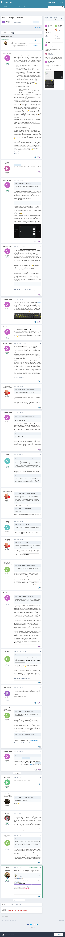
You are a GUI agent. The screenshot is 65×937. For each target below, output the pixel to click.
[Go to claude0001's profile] (7, 569)
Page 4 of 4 (18, 32)
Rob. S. (7, 794)
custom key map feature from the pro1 (26, 68)
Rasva (7, 162)
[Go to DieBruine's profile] (7, 818)
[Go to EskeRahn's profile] (7, 392)
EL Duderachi (7, 687)
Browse (15, 6)
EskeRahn (23, 48)
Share (29, 22)
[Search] (62, 7)
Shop (25, 6)
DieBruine (7, 813)
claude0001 (7, 562)
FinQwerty (29, 211)
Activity (20, 6)
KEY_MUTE (20, 199)
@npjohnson (37, 762)
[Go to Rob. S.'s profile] (7, 801)
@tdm (31, 764)
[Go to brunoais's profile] (46, 53)
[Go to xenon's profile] (3, 22)
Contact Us (32, 927)
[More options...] (40, 53)
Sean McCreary (7, 53)
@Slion (39, 302)
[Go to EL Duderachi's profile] (7, 694)
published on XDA (26, 58)
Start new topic (38, 27)
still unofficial (27, 726)
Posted (18, 53)
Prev (5, 32)
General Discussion (17, 22)
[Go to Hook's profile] (5, 43)
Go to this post (35, 45)
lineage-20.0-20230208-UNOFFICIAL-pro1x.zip (23, 329)
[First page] (2, 33)
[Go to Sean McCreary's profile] (7, 58)
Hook (16, 39)
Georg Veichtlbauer (29, 762)
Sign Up (61, 2)
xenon (8, 21)
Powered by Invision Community (32, 930)
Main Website (4, 6)
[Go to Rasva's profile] (7, 168)
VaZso (7, 454)
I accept (59, 934)
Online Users (9, 9)
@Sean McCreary (17, 164)
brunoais (50, 53)
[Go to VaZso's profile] (7, 461)
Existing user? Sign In (52, 2)
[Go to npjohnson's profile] (7, 782)
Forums (2, 9)
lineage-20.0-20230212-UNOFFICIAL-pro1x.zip (23, 423)
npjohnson (7, 777)
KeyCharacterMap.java (22, 606)
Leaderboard (16, 9)
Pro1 (10, 6)
